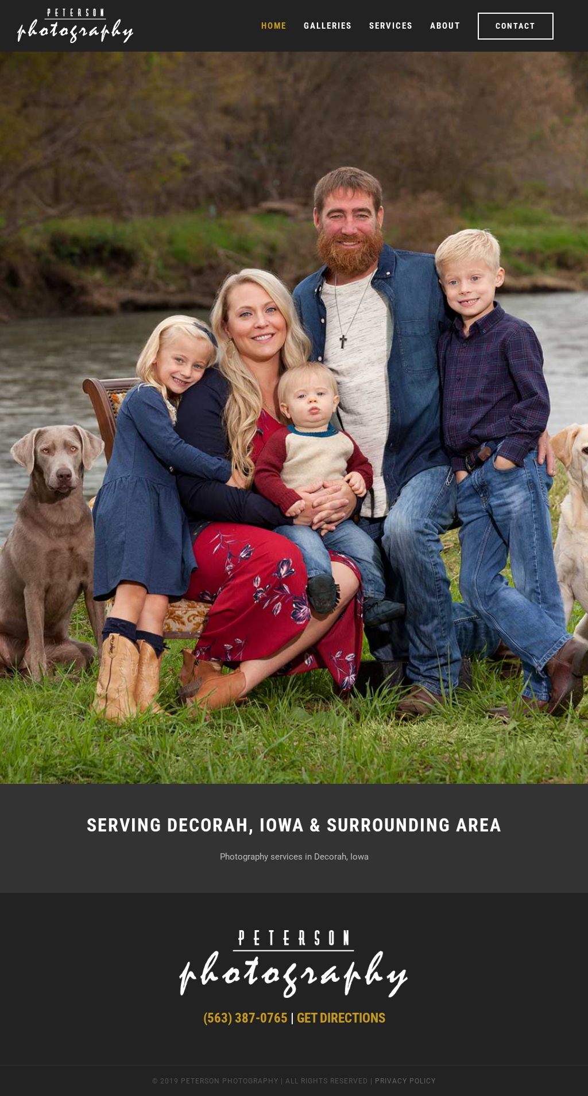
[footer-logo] (294, 937)
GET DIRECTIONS (341, 1018)
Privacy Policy (405, 1081)
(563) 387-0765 (245, 1018)
